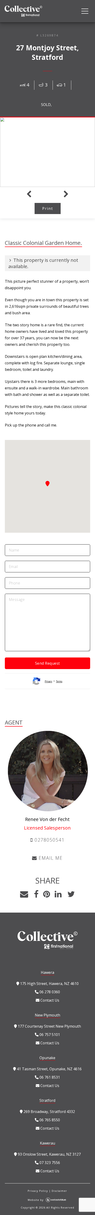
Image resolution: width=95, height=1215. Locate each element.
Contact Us (49, 1000)
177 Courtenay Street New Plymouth (49, 1026)
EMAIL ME (50, 858)
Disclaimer (59, 1191)
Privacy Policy (38, 1191)
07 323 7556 (49, 1162)
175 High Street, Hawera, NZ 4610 (49, 983)
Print (47, 208)
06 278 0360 (49, 991)
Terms (59, 681)
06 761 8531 (49, 1077)
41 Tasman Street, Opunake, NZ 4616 (49, 1068)
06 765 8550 (49, 1119)
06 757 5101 (49, 1034)
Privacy (48, 681)
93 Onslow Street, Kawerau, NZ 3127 (49, 1154)
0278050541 (49, 840)
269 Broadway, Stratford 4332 (49, 1111)
